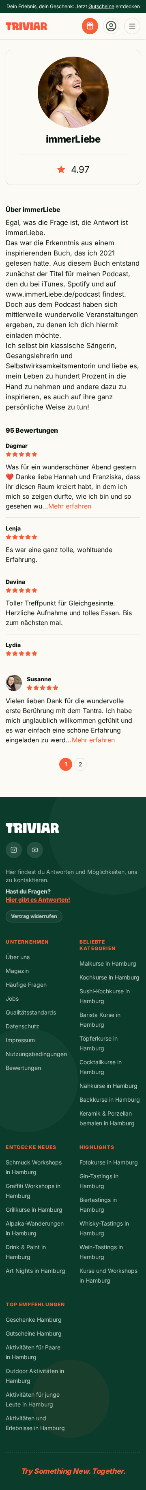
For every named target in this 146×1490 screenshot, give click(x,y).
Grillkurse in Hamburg (34, 1209)
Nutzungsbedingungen (36, 1053)
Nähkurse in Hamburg (108, 1085)
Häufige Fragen (26, 984)
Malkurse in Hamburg (107, 963)
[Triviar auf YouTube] (35, 850)
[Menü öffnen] (132, 26)
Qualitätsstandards (31, 1012)
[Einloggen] (111, 26)
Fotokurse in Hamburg (108, 1162)
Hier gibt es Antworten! (38, 899)
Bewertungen (23, 1067)
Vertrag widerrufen (34, 916)
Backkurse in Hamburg (109, 1099)
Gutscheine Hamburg (34, 1333)
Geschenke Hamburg (34, 1319)
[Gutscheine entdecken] (90, 26)
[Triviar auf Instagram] (14, 850)
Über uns (18, 956)
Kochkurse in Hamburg (109, 977)
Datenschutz (22, 1026)
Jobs (12, 998)
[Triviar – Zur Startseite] (26, 26)
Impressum (20, 1040)
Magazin (17, 970)
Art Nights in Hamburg (35, 1270)
